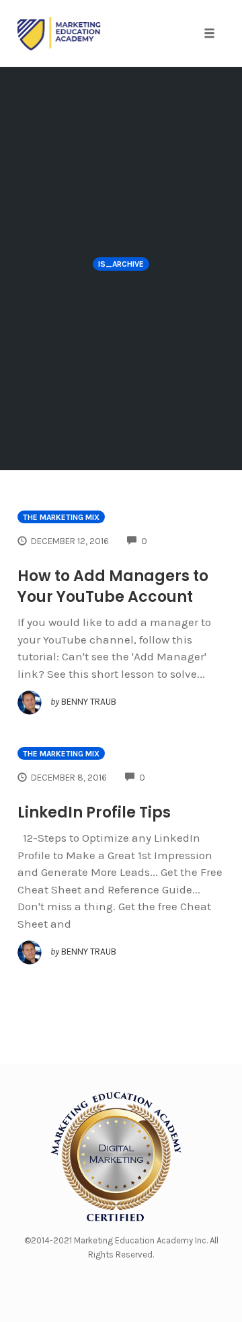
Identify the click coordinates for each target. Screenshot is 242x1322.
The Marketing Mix (61, 517)
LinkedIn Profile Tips (94, 812)
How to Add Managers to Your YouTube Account (112, 586)
